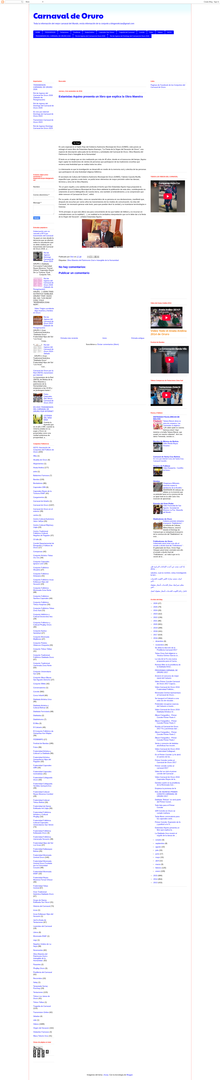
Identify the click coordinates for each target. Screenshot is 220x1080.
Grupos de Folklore (161, 466)
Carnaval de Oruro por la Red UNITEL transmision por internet (43, 373)
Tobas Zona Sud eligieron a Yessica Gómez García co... (167, 654)
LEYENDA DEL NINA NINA (48, 418)
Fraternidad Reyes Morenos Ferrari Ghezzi (42, 879)
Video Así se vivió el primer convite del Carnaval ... (166, 772)
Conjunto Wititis (39, 684)
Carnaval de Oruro (68, 15)
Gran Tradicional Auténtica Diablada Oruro (43, 893)
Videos (160, 32)
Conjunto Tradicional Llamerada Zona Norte (42, 664)
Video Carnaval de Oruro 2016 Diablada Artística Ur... (167, 711)
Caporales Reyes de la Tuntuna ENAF (42, 492)
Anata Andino (89, 32)
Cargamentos (38, 497)
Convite (142, 32)
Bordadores (38, 483)
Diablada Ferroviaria (41, 711)
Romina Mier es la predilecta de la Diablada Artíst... (168, 666)
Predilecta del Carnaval (42, 972)
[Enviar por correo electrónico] (88, 257)
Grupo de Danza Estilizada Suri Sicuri (41, 901)
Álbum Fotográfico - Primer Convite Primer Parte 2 (166, 733)
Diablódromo (38, 719)
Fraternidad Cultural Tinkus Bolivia (41, 801)
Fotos (151, 32)
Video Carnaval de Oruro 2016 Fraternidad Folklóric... (167, 688)
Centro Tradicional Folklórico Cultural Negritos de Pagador (41, 533)
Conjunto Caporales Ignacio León (41, 563)
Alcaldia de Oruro (40, 460)
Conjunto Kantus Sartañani (40, 632)
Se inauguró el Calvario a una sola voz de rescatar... (167, 699)
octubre (158, 840)
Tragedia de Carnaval (42, 1006)
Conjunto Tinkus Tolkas (42, 649)
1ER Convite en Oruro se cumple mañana (165, 812)
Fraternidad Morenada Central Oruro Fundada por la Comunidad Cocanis (42, 864)
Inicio (104, 338)
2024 (155, 610)
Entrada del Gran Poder (163, 503)
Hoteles (156, 481)
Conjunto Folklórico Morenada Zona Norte (42, 589)
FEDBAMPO (38, 739)
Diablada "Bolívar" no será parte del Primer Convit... (168, 801)
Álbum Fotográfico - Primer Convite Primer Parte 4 (166, 716)
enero (158, 871)
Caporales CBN (39, 487)
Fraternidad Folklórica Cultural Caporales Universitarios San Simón (43, 822)
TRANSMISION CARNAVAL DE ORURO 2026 (42, 87)
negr (35, 940)
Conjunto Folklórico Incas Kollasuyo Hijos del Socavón (43, 582)
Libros (35, 932)
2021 (155, 621)
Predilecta (76, 32)
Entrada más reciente (69, 338)
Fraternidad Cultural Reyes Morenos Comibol (43, 793)
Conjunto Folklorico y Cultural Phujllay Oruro (42, 624)
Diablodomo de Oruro (162, 519)
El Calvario (37, 727)
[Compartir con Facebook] (95, 257)
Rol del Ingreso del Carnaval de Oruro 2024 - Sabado (49, 349)
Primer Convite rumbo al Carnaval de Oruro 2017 (165, 761)
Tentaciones (64, 32)
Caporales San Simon (106, 32)
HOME (38, 32)
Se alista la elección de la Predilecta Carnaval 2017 (166, 649)
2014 (155, 879)
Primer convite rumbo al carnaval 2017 (164, 767)
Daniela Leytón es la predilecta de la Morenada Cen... (167, 784)
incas (35, 910)
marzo (158, 864)
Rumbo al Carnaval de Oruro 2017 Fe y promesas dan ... (167, 727)
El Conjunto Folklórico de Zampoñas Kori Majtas (43, 732)
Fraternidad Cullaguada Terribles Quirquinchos (42, 785)
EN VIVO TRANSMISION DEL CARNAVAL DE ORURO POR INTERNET (43, 409)
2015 (155, 875)
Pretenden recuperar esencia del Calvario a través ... (166, 705)
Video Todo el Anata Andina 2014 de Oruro (169, 332)
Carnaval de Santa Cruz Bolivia (166, 457)
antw (35, 471)
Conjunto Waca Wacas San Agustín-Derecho (42, 678)
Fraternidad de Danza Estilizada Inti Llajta (42, 807)
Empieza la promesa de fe (165, 788)
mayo (157, 857)
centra (35, 515)
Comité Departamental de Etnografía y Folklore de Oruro (43, 545)
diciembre (159, 641)
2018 (155, 631)
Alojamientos (38, 464)
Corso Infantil (38, 695)
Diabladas (37, 715)
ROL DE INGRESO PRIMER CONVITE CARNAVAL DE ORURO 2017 (166, 794)
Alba (35, 456)
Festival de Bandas (41, 743)
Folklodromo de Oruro (163, 541)
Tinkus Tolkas (38, 1002)
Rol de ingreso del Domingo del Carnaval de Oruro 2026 (129, 36)
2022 (155, 617)
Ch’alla (36, 539)
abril (157, 861)
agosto (158, 847)
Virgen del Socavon (41, 1028)
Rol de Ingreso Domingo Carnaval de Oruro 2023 (43, 127)
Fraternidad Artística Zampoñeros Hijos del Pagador (42, 759)
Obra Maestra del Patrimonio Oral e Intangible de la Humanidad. (93, 260)
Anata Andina (38, 468)
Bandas (36, 479)
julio (157, 850)
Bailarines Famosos (41, 475)
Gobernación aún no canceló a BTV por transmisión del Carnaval (43, 233)
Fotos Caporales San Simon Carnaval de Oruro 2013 (48, 398)
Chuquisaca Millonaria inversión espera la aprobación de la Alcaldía (172, 485)
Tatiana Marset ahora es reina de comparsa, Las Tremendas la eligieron (172, 423)
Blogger (130, 1075)
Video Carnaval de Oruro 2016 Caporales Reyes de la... (167, 778)
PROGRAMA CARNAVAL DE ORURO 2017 (166, 671)
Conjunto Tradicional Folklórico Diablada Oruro (43, 656)
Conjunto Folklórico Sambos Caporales (41, 597)
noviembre (159, 645)
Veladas (36, 1016)
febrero (158, 868)
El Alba (36, 723)
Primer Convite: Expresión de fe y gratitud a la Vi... (168, 823)
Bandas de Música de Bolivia (165, 441)
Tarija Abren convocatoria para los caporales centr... (167, 817)
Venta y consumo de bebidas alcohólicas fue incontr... (166, 744)
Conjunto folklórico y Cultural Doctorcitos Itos (42, 615)
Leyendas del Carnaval (42, 926)
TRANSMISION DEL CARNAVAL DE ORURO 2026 (53, 36)
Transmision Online (41, 1012)
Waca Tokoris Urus (40, 1036)
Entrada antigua (137, 338)
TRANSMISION (50, 32)
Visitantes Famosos (41, 1032)
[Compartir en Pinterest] (98, 257)
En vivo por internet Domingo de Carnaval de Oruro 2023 (43, 114)
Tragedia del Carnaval (126, 32)
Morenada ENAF (40, 936)
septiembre (160, 843)
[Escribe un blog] (91, 257)
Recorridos (37, 978)
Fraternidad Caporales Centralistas (42, 773)
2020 (155, 624)
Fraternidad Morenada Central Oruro (42, 856)
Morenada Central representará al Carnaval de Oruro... (168, 694)
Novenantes (38, 950)
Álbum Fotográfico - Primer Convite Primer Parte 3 (166, 722)
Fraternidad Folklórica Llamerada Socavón (42, 838)
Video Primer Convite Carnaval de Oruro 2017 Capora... (167, 682)
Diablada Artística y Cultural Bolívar (41, 706)
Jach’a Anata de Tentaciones (39, 921)
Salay (35, 982)
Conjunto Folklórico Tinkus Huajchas (41, 603)
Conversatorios (39, 688)
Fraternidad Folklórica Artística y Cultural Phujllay (42, 814)
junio (157, 854)
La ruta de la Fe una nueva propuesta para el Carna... (166, 660)
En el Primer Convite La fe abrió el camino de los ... (168, 756)
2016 (155, 638)
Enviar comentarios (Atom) (108, 344)
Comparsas (38, 551)
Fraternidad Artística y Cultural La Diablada (42, 752)
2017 (155, 635)
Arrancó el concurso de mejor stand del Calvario (167, 677)
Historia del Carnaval (41, 906)
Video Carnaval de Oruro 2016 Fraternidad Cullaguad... (167, 750)
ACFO (169, 32)
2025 (155, 607)
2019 (155, 628)
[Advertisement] (109, 60)
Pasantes (37, 964)
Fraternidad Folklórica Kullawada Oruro (42, 832)
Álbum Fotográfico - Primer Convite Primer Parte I (166, 739)
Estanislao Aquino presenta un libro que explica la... (167, 829)
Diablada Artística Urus (42, 699)
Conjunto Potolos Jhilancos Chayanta (41, 644)
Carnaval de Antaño (41, 501)
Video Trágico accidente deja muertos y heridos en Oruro (43, 310)
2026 (155, 603)
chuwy (105, 1075)
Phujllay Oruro (39, 968)
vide (35, 1020)
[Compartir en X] (93, 257)
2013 (155, 883)
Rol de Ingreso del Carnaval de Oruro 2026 (90, 36)
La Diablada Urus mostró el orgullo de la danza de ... (166, 834)
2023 (155, 614)
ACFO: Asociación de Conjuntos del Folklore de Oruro (43, 449)
